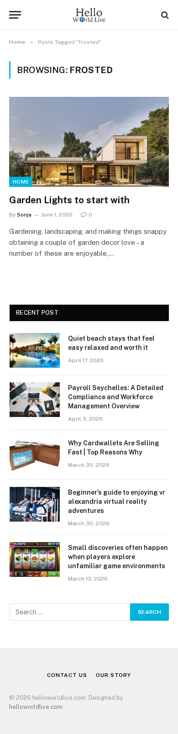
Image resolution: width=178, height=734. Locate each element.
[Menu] (15, 15)
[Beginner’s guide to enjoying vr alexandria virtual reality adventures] (35, 504)
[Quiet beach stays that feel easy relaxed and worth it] (35, 350)
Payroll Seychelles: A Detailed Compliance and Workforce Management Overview (115, 397)
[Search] (164, 15)
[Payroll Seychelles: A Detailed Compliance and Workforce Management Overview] (35, 399)
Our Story (113, 675)
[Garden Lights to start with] (89, 142)
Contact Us (67, 675)
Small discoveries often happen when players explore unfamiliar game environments (118, 557)
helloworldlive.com (36, 706)
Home (21, 182)
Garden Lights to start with (69, 200)
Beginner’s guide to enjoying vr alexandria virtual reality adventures (116, 501)
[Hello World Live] (88, 15)
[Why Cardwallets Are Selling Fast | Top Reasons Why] (35, 455)
